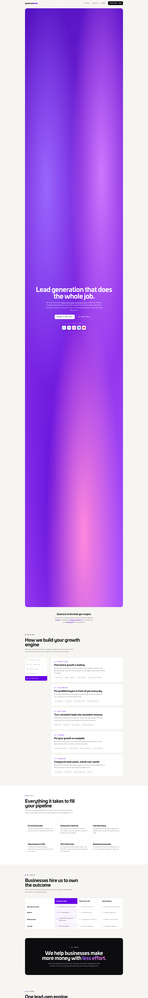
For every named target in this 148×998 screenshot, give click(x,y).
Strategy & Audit (34, 660)
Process (87, 3)
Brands (103, 3)
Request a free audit (65, 317)
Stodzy (57, 620)
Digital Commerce (76, 620)
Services (95, 3)
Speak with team (115, 3)
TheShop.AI (69, 622)
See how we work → (84, 317)
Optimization (32, 678)
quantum (31, 3)
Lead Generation (33, 664)
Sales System (32, 669)
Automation (31, 674)
